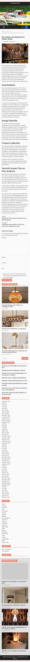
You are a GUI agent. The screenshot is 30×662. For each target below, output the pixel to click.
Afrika (3, 504)
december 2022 (6, 478)
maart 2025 (5, 431)
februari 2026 (5, 412)
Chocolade (4, 511)
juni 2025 (4, 426)
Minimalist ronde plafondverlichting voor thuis (14, 380)
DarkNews (20, 657)
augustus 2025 (6, 422)
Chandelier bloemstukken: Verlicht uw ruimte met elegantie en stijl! (13, 224)
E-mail (4, 263)
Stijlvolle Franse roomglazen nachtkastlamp (14, 378)
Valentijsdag (5, 539)
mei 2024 (4, 448)
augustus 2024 (6, 443)
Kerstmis (4, 525)
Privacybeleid (5, 551)
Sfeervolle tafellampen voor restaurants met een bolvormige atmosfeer (15, 340)
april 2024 (4, 450)
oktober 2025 (5, 419)
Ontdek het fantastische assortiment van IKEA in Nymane (14, 218)
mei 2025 (4, 427)
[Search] (22, 27)
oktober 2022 (5, 481)
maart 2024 (5, 452)
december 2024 (6, 436)
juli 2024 (4, 445)
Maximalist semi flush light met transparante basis (15, 571)
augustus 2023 (6, 464)
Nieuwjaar (4, 532)
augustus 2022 (6, 485)
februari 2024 (5, 453)
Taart (3, 535)
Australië (4, 507)
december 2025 (6, 415)
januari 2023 (5, 476)
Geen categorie (6, 518)
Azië (3, 509)
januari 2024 (5, 455)
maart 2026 (5, 410)
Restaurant (5, 533)
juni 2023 (4, 467)
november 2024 (6, 438)
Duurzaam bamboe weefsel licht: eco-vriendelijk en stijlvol (15, 295)
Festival (4, 514)
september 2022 (6, 483)
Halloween (5, 523)
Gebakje (4, 516)
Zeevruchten (5, 542)
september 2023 (6, 462)
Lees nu (26, 27)
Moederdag (5, 527)
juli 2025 (4, 424)
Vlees (3, 540)
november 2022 (6, 480)
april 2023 (4, 471)
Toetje (3, 537)
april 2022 (4, 490)
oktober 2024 (5, 439)
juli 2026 (4, 403)
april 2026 (4, 408)
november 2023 (6, 459)
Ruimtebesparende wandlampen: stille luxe (13, 370)
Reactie (4, 238)
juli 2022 (4, 486)
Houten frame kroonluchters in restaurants (15, 318)
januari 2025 (5, 434)
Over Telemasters (7, 549)
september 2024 (6, 441)
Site (3, 268)
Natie (3, 528)
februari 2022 (5, 493)
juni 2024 (4, 446)
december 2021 (6, 497)
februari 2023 (5, 474)
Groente (4, 521)
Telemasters (15, 17)
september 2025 (6, 420)
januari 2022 (5, 495)
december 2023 (6, 457)
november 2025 (6, 417)
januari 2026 (5, 413)
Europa (4, 513)
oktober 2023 (5, 460)
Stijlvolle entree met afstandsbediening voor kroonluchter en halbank (15, 617)
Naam (4, 257)
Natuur (4, 530)
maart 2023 (5, 473)
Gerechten (4, 520)
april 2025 (4, 429)
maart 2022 (5, 492)
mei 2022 (4, 488)
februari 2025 (5, 432)
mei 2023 (4, 469)
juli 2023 (4, 466)
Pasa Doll (6, 41)
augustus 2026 (6, 401)
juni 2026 (4, 405)
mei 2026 (4, 406)
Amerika (4, 506)
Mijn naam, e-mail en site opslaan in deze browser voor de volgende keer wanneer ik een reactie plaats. (15, 275)
